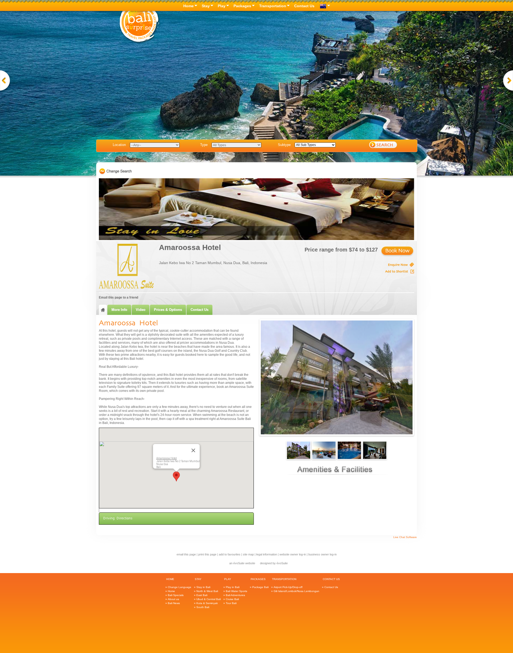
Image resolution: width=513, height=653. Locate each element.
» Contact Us (330, 587)
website (250, 563)
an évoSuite (236, 563)
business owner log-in (322, 554)
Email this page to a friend (118, 297)
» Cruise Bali (231, 599)
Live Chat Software (405, 537)
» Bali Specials (174, 595)
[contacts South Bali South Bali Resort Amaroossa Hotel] (392, 264)
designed (266, 563)
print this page (207, 554)
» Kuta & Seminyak (206, 603)
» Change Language (178, 587)
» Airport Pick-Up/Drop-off (286, 587)
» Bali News (172, 603)
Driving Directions (117, 518)
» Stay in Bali (202, 587)
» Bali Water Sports (235, 591)
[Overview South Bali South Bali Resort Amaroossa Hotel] (397, 251)
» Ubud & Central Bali (207, 599)
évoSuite (282, 563)
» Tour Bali (229, 603)
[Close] (193, 450)
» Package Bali (259, 587)
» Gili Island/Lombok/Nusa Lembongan (295, 591)
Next (508, 81)
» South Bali (201, 607)
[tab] (103, 310)
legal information (266, 554)
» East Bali (200, 595)
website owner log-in (292, 554)
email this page (186, 554)
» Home (170, 591)
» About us (172, 599)
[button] (176, 476)
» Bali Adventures (234, 595)
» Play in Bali (231, 587)
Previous (5, 81)
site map (248, 554)
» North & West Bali (206, 591)
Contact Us (199, 310)
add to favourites (229, 554)
